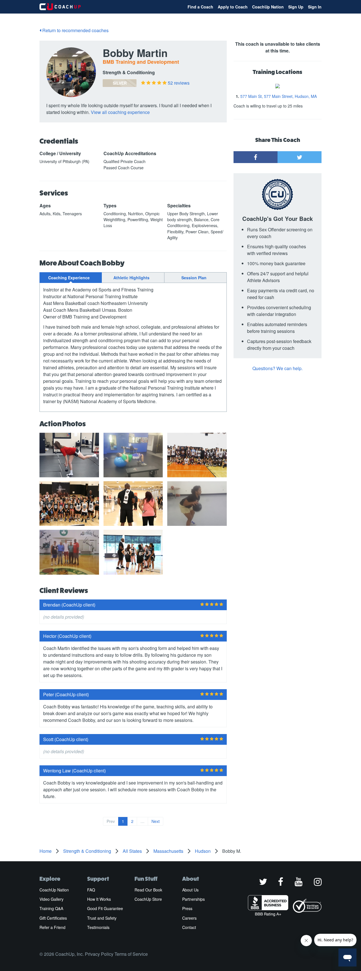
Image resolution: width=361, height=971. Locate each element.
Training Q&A (51, 908)
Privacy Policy (99, 954)
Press (187, 908)
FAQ (91, 890)
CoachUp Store (148, 899)
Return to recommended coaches (75, 30)
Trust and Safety (101, 918)
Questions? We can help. (277, 368)
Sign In (315, 7)
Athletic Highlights (131, 277)
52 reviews (179, 83)
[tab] (70, 277)
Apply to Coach (233, 7)
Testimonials (98, 927)
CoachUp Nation (268, 7)
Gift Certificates (53, 918)
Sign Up (295, 7)
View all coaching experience (120, 112)
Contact (189, 927)
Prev (111, 821)
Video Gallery (51, 899)
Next (155, 821)
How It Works (99, 899)
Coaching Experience (69, 277)
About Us (190, 890)
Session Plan (193, 277)
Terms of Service (131, 954)
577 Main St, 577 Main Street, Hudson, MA (278, 96)
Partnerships (193, 899)
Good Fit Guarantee (105, 908)
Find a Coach (200, 7)
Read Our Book (148, 890)
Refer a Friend (52, 927)
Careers (189, 918)
